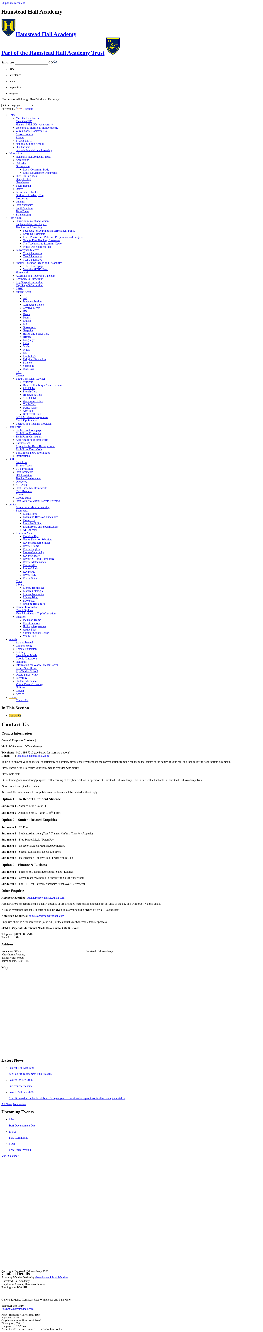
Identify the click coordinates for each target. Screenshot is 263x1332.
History (27, 336)
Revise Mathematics (34, 562)
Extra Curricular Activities (30, 378)
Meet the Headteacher (28, 118)
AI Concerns (30, 529)
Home (12, 114)
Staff (11, 459)
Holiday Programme (34, 626)
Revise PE (29, 571)
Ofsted (19, 188)
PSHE (19, 288)
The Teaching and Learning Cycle (42, 243)
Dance (26, 314)
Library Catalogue (33, 590)
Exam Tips (29, 520)
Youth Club (29, 404)
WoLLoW (29, 368)
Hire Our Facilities (26, 175)
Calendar (21, 163)
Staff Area (21, 462)
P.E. (25, 352)
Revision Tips (30, 536)
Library (20, 584)
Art (25, 298)
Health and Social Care (36, 333)
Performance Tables (27, 192)
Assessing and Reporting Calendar (35, 275)
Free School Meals (26, 655)
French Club (30, 391)
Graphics (28, 330)
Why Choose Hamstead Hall (32, 130)
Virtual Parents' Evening (29, 684)
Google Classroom (26, 658)
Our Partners (23, 147)
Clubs (19, 581)
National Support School (30, 143)
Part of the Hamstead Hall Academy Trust (52, 53)
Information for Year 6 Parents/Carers (37, 664)
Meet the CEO (24, 121)
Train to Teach (24, 465)
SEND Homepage (33, 266)
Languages (29, 340)
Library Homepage (33, 587)
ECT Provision (24, 468)
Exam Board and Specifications (41, 526)
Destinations (23, 455)
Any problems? (24, 642)
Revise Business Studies (36, 542)
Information (15, 153)
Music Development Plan (37, 246)
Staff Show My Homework (31, 488)
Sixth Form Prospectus (28, 433)
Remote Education (26, 648)
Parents (13, 639)
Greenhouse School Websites (51, 1277)
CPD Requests (24, 491)
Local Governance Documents (40, 172)
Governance (23, 166)
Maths (26, 346)
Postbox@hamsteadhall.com (33, 755)
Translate (28, 108)
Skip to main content (13, 2)
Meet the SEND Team (35, 269)
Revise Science (31, 578)
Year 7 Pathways (32, 253)
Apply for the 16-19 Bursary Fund (35, 446)
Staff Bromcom (24, 471)
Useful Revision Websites (37, 539)
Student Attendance (27, 681)
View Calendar (9, 1155)
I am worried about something (33, 507)
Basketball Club (32, 414)
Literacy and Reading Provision (34, 423)
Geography (29, 327)
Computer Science (33, 304)
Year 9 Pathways (32, 259)
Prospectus (22, 198)
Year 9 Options (24, 610)
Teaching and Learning (29, 227)
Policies (20, 201)
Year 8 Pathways (32, 256)
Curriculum (15, 217)
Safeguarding (23, 214)
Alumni (20, 137)
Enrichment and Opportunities (33, 452)
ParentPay (21, 677)
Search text (7, 62)
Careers (20, 375)
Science (27, 362)
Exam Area (22, 510)
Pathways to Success (27, 249)
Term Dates (22, 211)
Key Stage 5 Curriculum (29, 285)
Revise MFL (30, 565)
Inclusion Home (32, 619)
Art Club (28, 410)
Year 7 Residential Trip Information (36, 613)
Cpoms (20, 494)
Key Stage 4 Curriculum (29, 282)
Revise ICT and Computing (38, 558)
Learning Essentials (34, 233)
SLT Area (21, 484)
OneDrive (21, 481)
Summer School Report (36, 632)
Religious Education (34, 359)
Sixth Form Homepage (29, 430)
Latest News (23, 442)
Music (26, 349)
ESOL (26, 323)
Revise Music (30, 568)
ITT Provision (24, 475)
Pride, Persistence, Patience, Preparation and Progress (53, 237)
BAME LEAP (24, 140)
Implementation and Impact (31, 224)
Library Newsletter (33, 594)
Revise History (31, 555)
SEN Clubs (29, 397)
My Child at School (27, 671)
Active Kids (29, 629)
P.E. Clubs (29, 388)
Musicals (28, 381)
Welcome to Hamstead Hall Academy (37, 127)
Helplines (21, 661)
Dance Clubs (30, 407)
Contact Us (22, 700)
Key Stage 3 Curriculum (29, 278)
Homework (22, 272)
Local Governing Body (36, 169)
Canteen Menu (24, 645)
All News (6, 1104)
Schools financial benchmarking (34, 150)
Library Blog (30, 597)
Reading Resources (34, 603)
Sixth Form (15, 426)
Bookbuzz (29, 600)
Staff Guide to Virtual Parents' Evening (38, 500)
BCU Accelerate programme (32, 417)
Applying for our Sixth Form (32, 439)
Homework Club (32, 394)
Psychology (29, 356)
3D (24, 294)
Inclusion (21, 616)
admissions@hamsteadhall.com (46, 915)
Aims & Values (24, 134)
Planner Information (27, 607)
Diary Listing (23, 179)
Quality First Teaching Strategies (41, 240)
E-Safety (21, 652)
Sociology (28, 365)
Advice (20, 693)
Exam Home (30, 513)
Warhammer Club (33, 401)
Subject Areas (23, 291)
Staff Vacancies (24, 204)
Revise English (31, 549)
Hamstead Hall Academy (46, 34)
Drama (27, 317)
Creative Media (31, 307)
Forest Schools (31, 623)
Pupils (12, 504)
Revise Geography (33, 552)
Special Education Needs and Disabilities (39, 262)
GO (50, 62)
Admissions (22, 159)
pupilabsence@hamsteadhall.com (45, 897)
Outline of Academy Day (30, 195)
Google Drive (23, 497)
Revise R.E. (29, 574)
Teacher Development (28, 478)
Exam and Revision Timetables (40, 516)
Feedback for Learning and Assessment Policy (49, 230)
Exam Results (23, 185)
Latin (26, 343)
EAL (18, 372)
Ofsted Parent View (27, 674)
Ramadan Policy (32, 523)
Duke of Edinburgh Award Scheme (43, 385)
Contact (13, 697)
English (27, 320)
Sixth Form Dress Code (29, 449)
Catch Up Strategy (26, 420)
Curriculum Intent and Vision (32, 221)
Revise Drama (31, 545)
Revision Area (24, 533)
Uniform (20, 687)
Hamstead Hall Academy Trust (33, 156)
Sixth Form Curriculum (29, 436)
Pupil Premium (24, 208)
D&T (26, 311)
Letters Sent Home (26, 668)
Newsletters (22, 182)
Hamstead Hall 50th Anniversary (34, 124)
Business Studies (32, 301)
